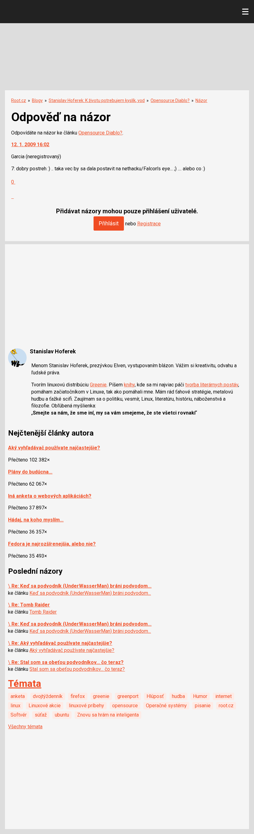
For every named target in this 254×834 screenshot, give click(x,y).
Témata (24, 683)
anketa (18, 696)
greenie (101, 696)
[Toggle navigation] (245, 11)
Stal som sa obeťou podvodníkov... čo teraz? (77, 669)
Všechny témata (25, 727)
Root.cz (18, 100)
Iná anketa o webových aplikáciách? (49, 496)
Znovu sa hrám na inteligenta (108, 715)
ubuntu (62, 715)
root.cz (226, 705)
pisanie (203, 705)
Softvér (19, 715)
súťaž (41, 715)
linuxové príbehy (86, 705)
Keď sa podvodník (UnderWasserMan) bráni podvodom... (90, 593)
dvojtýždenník (48, 696)
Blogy (37, 100)
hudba (178, 696)
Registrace (149, 224)
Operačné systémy (166, 705)
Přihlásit (109, 223)
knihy (129, 385)
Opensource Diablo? (170, 100)
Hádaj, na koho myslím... (36, 520)
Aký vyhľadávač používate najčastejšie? (54, 448)
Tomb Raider (43, 612)
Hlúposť (155, 696)
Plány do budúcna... (30, 472)
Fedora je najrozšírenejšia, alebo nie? (52, 544)
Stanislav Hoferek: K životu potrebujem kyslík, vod (97, 100)
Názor (201, 100)
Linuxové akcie (44, 705)
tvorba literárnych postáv (211, 385)
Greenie (98, 385)
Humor (200, 696)
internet (223, 696)
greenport (127, 696)
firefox (78, 696)
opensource (125, 705)
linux (15, 705)
